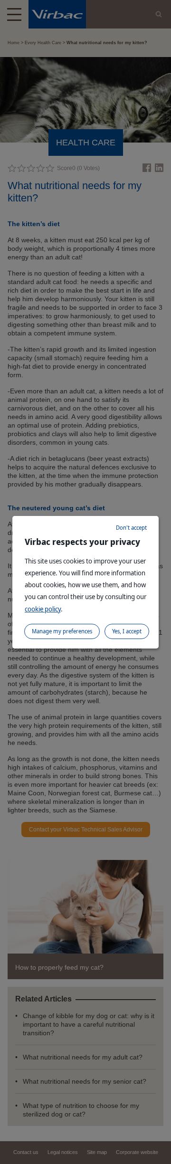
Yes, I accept (127, 631)
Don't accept (131, 528)
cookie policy (43, 608)
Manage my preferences (62, 631)
